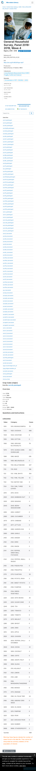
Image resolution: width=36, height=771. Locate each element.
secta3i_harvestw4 (8, 301)
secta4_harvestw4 (8, 306)
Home (4, 7)
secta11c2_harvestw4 (8, 314)
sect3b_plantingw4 (8, 125)
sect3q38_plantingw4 (8, 128)
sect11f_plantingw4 (8, 190)
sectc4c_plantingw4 (8, 230)
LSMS (20, 7)
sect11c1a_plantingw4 (8, 179)
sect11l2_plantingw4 (8, 209)
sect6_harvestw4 (7, 244)
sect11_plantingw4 (7, 166)
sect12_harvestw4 (7, 276)
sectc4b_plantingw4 (8, 228)
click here (22, 766)
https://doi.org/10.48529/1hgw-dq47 (14, 62)
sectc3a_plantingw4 (8, 220)
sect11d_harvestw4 (8, 274)
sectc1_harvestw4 (7, 330)
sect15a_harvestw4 (8, 287)
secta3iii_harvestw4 (8, 303)
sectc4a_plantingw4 (8, 225)
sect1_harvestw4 (7, 360)
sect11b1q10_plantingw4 (9, 177)
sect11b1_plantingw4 (8, 174)
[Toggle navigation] (32, 2)
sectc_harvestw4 (7, 328)
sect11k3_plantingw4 (8, 203)
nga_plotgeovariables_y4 (9, 368)
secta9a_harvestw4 (8, 311)
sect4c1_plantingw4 (8, 139)
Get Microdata (25, 51)
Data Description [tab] (24, 106)
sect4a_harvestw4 (8, 241)
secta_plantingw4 (7, 373)
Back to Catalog (9, 751)
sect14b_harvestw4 (8, 284)
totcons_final (6, 379)
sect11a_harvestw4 (8, 266)
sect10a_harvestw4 (8, 257)
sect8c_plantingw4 (8, 160)
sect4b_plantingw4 (8, 136)
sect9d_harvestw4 (8, 255)
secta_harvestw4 (7, 376)
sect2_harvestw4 (7, 233)
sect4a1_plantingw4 (8, 131)
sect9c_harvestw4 (8, 252)
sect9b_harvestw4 (8, 249)
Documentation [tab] (9, 109)
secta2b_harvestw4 (8, 298)
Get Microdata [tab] (22, 109)
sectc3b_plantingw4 (8, 222)
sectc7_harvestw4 (7, 346)
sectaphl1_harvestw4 (8, 322)
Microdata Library (12, 2)
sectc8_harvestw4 (8, 349)
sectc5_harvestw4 (8, 341)
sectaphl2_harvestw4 (8, 325)
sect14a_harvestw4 (8, 282)
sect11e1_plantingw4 (8, 185)
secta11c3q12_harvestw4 (9, 319)
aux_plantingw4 (7, 168)
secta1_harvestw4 (7, 363)
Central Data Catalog (12, 7)
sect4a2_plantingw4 (8, 133)
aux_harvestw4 (7, 290)
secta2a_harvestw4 (8, 295)
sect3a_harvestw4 (8, 236)
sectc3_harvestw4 (8, 336)
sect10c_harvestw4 (8, 263)
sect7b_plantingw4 (8, 152)
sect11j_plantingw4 (8, 195)
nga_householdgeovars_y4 (10, 365)
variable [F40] (12, 8)
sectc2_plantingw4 (8, 217)
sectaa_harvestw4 (8, 292)
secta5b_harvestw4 (8, 309)
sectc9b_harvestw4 (8, 355)
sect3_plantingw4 (7, 123)
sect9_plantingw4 (7, 163)
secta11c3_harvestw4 (8, 317)
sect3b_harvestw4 (8, 239)
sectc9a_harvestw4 (8, 352)
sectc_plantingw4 (7, 212)
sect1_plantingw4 (7, 120)
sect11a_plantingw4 (8, 171)
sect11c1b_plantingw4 (8, 182)
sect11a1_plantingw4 (8, 357)
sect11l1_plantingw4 (8, 206)
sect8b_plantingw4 (8, 158)
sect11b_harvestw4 (8, 268)
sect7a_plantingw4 (8, 149)
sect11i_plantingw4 (8, 193)
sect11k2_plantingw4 (8, 201)
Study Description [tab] (10, 105)
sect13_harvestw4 (7, 279)
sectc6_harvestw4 (7, 344)
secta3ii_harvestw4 (8, 371)
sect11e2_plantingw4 (8, 187)
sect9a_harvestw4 (8, 247)
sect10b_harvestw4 (8, 260)
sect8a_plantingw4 (8, 155)
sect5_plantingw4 (7, 147)
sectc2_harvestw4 (8, 333)
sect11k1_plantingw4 (8, 198)
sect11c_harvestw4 (8, 271)
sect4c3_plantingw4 (8, 144)
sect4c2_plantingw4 (8, 141)
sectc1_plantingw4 (8, 214)
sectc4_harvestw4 (8, 338)
